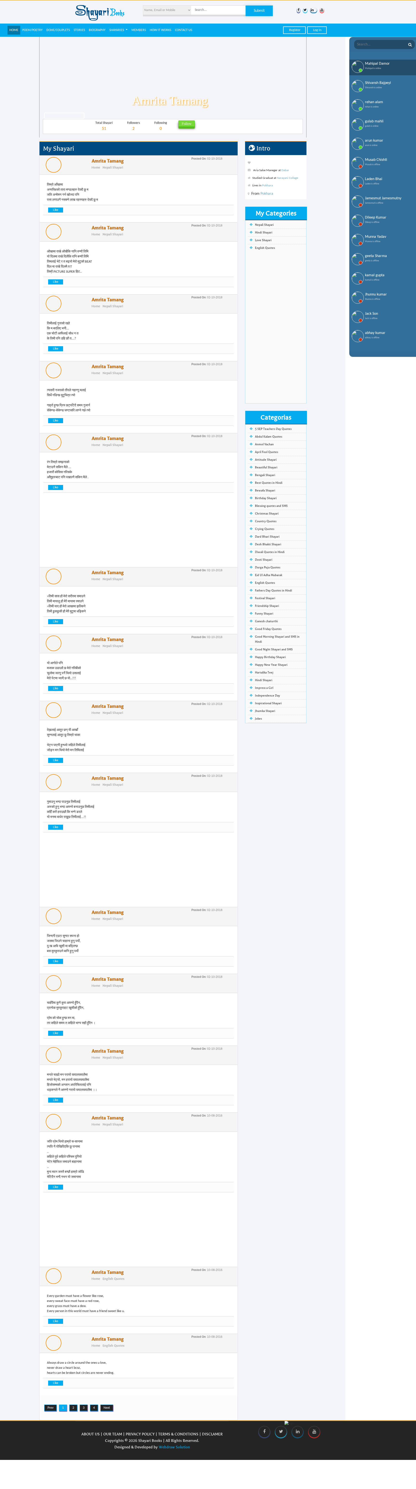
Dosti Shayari (263, 559)
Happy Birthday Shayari (270, 657)
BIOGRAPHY (97, 30)
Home (95, 168)
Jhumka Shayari (265, 711)
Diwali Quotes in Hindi (270, 552)
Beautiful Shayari (266, 467)
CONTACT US (183, 30)
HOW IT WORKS (160, 30)
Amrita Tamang (107, 161)
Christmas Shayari (267, 513)
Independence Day (267, 695)
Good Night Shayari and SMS (274, 649)
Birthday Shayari (266, 498)
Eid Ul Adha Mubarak (268, 575)
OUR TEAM (112, 1434)
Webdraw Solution (174, 1447)
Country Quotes (265, 521)
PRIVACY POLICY (140, 1434)
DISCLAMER (212, 1434)
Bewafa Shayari (265, 490)
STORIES (79, 30)
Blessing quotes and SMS (271, 506)
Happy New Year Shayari (271, 664)
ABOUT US (90, 1434)
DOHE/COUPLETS (58, 30)
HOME (13, 30)
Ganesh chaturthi (266, 621)
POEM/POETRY (32, 30)
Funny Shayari (264, 613)
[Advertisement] (138, 533)
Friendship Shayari (267, 606)
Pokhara (267, 185)
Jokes (258, 718)
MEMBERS (138, 30)
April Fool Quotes (266, 452)
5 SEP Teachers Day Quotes (273, 429)
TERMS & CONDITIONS (178, 1434)
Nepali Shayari (113, 168)
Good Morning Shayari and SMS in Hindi (277, 639)
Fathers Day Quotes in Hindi (273, 590)
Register (294, 30)
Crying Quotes (264, 529)
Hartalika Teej (264, 672)
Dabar (285, 170)
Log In (316, 30)
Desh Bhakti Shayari (268, 544)
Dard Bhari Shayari (267, 536)
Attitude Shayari (266, 459)
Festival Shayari (265, 598)
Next (107, 1408)
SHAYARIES (117, 30)
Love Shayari (263, 240)
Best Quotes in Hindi (268, 482)
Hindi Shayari (263, 232)
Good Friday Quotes (268, 629)
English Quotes (113, 1279)
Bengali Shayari (265, 475)
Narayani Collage (287, 178)
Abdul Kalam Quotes (268, 436)
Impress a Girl (264, 688)
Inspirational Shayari (268, 703)
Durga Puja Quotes (267, 567)
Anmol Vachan (264, 444)
